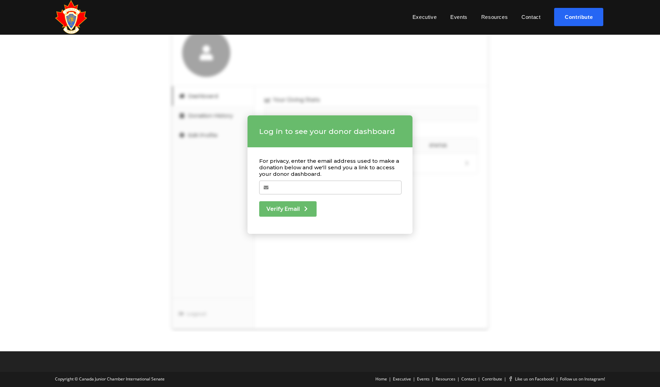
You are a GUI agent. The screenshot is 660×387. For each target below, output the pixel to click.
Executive (402, 379)
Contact (468, 379)
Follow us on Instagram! (582, 379)
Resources (445, 379)
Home (381, 379)
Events (423, 379)
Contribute (492, 379)
